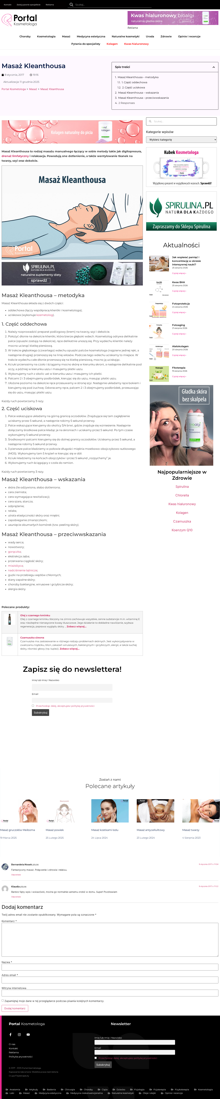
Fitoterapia (178, 367)
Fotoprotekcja (181, 303)
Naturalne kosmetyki (125, 36)
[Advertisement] (72, 744)
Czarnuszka (182, 521)
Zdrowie (166, 36)
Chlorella (182, 495)
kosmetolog (44, 315)
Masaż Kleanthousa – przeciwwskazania (143, 97)
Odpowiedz (16, 875)
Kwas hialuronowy (182, 504)
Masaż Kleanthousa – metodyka (138, 77)
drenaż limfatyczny (15, 156)
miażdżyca (15, 565)
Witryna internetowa (14, 988)
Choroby (25, 36)
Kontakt (7, 5)
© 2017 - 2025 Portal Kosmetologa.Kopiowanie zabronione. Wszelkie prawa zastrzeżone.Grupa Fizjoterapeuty (33, 1072)
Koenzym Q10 (182, 530)
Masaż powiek (55, 830)
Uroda (150, 36)
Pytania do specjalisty (85, 43)
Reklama (50, 5)
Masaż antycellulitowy (151, 830)
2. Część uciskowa (133, 87)
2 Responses (127, 103)
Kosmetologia (46, 36)
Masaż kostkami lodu (104, 830)
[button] (213, 67)
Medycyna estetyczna (91, 36)
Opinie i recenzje (189, 36)
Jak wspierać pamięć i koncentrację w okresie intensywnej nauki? (186, 261)
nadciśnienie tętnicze (22, 570)
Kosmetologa (27, 1024)
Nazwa (7, 962)
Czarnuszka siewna (32, 637)
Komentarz (9, 921)
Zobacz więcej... (76, 626)
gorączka (14, 551)
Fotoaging (178, 325)
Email (98, 1048)
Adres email (10, 975)
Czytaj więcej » (179, 273)
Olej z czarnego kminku (35, 615)
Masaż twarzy (190, 830)
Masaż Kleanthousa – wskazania (138, 92)
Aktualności (181, 245)
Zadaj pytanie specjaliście (28, 5)
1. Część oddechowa (134, 82)
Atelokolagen (180, 346)
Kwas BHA (178, 282)
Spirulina (182, 487)
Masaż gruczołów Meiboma (17, 830)
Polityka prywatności (21, 1056)
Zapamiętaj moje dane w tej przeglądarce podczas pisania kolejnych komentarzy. (54, 1001)
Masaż (66, 36)
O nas (12, 1044)
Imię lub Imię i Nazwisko (108, 1037)
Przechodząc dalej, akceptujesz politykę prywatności (65, 705)
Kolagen (182, 513)
